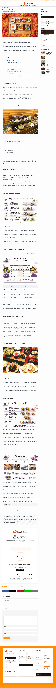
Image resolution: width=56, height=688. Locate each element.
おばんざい (22, 586)
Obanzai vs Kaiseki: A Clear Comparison (14, 67)
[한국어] (12, 671)
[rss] (51, 0)
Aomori (37, 657)
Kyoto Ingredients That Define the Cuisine (14, 71)
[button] (5, 591)
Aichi (37, 669)
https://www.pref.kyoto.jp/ (20, 516)
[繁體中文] (10, 671)
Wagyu (28, 656)
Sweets (21, 660)
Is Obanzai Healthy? (10, 73)
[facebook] (45, 0)
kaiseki (19, 253)
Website (5, 633)
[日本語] (6, 673)
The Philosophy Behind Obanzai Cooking (14, 69)
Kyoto (5, 11)
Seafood (21, 656)
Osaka (45, 654)
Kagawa (45, 661)
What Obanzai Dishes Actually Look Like (14, 62)
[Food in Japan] (28, 3)
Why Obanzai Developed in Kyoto (13, 65)
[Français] (8, 671)
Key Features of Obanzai (11, 60)
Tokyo (37, 663)
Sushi (20, 654)
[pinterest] (48, 0)
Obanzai (19, 586)
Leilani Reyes (6, 600)
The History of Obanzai (11, 64)
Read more (20, 75)
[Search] (53, 0)
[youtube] (49, 0)
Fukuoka (46, 667)
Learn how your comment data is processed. (22, 640)
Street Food (29, 658)
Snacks (28, 660)
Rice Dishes (29, 654)
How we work (28, 681)
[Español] (6, 671)
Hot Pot (21, 658)
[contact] (52, 0)
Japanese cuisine (13, 586)
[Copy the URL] (34, 591)
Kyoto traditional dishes (7, 242)
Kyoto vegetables (9, 239)
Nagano (37, 670)
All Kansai (45, 656)
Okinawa (46, 668)
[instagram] (47, 0)
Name (5, 626)
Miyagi (37, 658)
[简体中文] (14, 671)
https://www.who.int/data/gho (29, 519)
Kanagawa (38, 664)
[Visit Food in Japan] (20, 531)
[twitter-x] (46, 0)
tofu (8, 154)
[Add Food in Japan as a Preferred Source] (20, 570)
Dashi (26, 386)
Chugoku (45, 662)
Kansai (4, 11)
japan (9, 586)
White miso (25, 97)
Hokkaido (38, 654)
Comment (5, 615)
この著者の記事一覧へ (25, 601)
